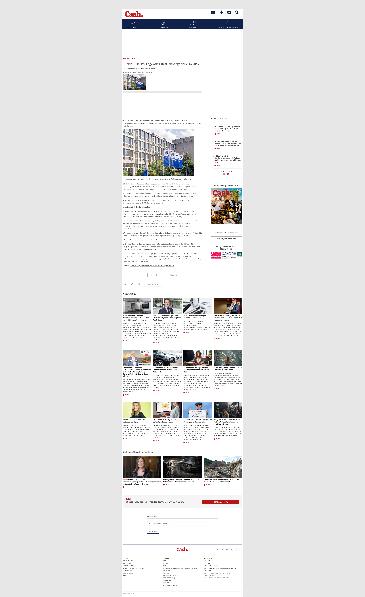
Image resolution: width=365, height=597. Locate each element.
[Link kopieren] (125, 284)
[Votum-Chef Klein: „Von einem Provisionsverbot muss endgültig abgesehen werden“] (228, 306)
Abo (164, 561)
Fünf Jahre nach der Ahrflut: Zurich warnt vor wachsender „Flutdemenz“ (221, 481)
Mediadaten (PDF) (169, 578)
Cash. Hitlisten (209, 575)
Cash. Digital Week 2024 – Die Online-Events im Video (220, 568)
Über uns (166, 583)
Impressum (166, 570)
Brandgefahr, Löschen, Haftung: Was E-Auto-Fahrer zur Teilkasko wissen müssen (182, 481)
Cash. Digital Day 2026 (211, 566)
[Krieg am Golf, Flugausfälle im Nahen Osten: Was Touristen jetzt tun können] (228, 410)
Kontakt (166, 573)
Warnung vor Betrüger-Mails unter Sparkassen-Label (165, 421)
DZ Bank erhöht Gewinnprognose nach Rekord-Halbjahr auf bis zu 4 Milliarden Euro (228, 159)
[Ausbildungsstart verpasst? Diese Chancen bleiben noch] (228, 358)
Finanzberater (193, 27)
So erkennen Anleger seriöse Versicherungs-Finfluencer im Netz (196, 369)
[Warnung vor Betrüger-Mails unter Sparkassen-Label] (167, 410)
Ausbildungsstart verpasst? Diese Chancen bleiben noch (228, 368)
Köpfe (124, 575)
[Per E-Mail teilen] (139, 284)
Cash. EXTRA (207, 561)
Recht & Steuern (128, 573)
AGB (164, 566)
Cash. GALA (207, 570)
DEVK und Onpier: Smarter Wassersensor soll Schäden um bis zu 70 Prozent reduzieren (227, 143)
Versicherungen (132, 27)
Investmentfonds (163, 27)
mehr (218, 134)
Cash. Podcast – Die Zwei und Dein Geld (216, 578)
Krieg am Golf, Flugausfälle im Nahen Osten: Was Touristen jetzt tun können (227, 422)
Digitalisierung (128, 570)
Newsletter (167, 580)
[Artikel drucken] (132, 284)
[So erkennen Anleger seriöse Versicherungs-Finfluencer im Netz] (197, 358)
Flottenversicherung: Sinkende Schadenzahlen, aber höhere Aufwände (166, 369)
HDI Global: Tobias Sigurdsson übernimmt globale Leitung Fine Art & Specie (227, 128)
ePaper (165, 563)
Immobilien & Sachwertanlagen (228, 27)
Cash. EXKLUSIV (208, 563)
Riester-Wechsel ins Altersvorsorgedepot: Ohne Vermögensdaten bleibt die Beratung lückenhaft (142, 482)
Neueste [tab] (214, 119)
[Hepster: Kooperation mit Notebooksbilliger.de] (137, 410)
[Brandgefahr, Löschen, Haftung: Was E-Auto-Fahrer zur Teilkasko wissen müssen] (182, 467)
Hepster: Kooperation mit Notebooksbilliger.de (134, 421)
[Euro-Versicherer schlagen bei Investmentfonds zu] (197, 306)
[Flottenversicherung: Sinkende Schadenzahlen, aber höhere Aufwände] (167, 358)
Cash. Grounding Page (170, 585)
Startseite (174, 275)
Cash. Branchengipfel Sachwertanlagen (217, 573)
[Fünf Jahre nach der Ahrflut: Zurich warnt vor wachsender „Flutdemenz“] (223, 467)
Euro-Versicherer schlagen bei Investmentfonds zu (196, 317)
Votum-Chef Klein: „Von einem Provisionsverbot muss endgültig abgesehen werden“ (228, 318)
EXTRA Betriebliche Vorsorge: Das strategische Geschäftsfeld (197, 421)
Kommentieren (153, 284)
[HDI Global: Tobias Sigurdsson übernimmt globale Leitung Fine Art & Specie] (167, 306)
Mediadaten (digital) (170, 575)
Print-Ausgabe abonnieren (226, 239)
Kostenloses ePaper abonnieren (226, 233)
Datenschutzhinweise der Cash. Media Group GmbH (180, 568)
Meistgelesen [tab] (222, 119)
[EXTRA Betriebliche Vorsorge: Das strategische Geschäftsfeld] (197, 410)
